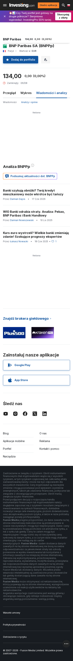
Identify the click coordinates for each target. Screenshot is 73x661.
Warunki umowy (11, 612)
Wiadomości (10, 102)
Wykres (26, 93)
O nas (43, 433)
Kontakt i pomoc (49, 448)
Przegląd (9, 93)
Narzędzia (9, 456)
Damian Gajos (17, 199)
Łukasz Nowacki (19, 241)
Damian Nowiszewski (22, 220)
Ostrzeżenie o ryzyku (15, 636)
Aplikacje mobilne (14, 441)
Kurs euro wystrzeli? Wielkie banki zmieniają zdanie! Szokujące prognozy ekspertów (36, 234)
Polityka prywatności (14, 624)
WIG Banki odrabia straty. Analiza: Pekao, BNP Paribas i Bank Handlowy (34, 213)
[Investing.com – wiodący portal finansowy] (22, 5)
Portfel (7, 448)
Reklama (44, 441)
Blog (6, 433)
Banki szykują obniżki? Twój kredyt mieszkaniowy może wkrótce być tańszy (33, 192)
